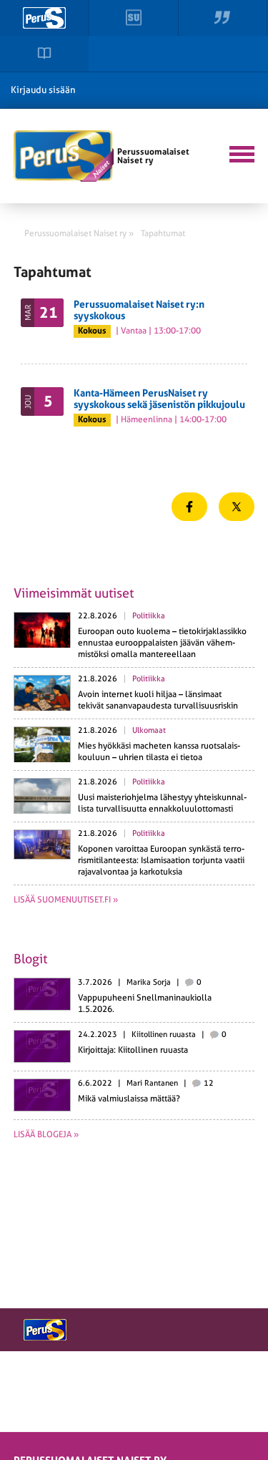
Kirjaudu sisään (43, 89)
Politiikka (148, 616)
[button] (240, 152)
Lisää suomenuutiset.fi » (66, 900)
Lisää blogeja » (46, 1134)
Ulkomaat (149, 730)
